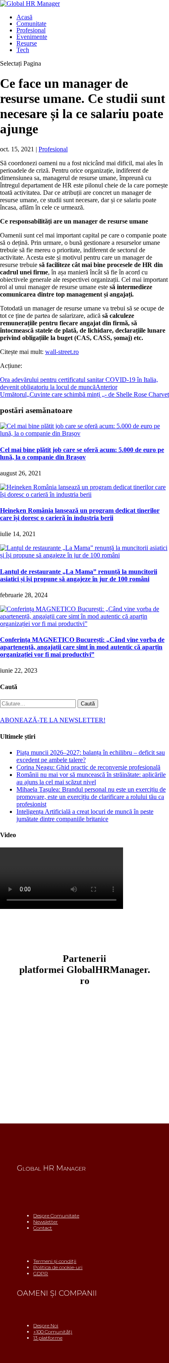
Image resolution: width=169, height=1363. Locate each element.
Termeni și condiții (54, 1261)
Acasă (24, 17)
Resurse (26, 43)
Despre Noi (45, 1325)
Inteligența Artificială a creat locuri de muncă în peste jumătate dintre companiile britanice (84, 815)
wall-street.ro (62, 351)
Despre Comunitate (56, 1215)
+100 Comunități (52, 1332)
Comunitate (31, 23)
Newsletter (45, 1222)
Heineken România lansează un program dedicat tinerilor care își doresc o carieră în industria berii (80, 514)
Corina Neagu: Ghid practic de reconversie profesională (88, 767)
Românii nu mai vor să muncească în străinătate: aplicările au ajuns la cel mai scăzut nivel (91, 778)
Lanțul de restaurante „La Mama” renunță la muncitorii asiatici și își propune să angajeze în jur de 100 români (78, 575)
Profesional (31, 30)
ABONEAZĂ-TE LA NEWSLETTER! (52, 720)
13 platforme (47, 1338)
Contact (42, 1228)
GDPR (40, 1273)
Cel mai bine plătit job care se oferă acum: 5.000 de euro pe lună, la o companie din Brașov (82, 453)
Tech (22, 49)
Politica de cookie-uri (57, 1267)
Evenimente (31, 36)
